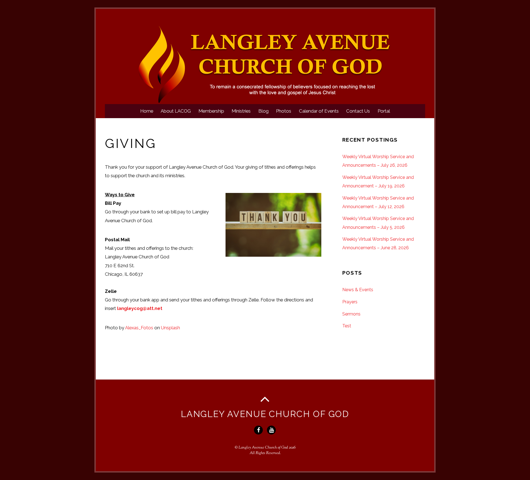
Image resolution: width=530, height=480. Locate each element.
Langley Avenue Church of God (263, 447)
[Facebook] (259, 429)
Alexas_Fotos (139, 327)
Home (146, 111)
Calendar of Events (319, 111)
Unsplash (170, 327)
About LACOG (176, 111)
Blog (263, 111)
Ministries (241, 111)
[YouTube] (272, 429)
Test (346, 325)
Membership (211, 111)
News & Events (357, 289)
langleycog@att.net (139, 308)
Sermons (351, 314)
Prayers (349, 301)
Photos (283, 111)
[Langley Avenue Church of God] (265, 101)
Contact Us (358, 111)
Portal (384, 111)
